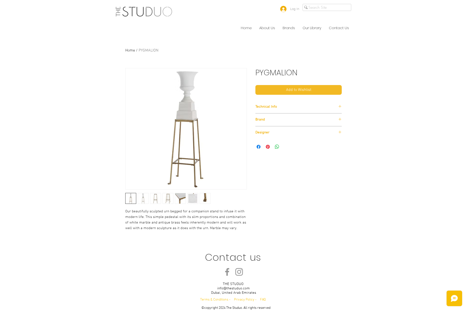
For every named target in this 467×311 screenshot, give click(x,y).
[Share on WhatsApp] (277, 147)
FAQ (263, 300)
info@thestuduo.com (233, 288)
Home (130, 50)
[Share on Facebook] (258, 147)
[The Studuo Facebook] (227, 272)
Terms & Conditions (214, 300)
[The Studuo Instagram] (239, 272)
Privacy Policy (244, 300)
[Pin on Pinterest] (268, 147)
